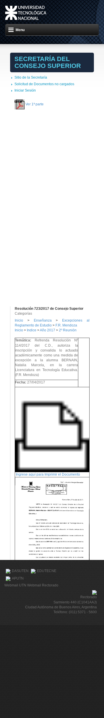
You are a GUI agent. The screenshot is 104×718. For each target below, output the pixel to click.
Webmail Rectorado (42, 585)
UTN (25, 13)
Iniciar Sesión (25, 90)
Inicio (19, 320)
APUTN (18, 578)
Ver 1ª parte (34, 104)
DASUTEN (20, 571)
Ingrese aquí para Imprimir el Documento (48, 474)
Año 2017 (47, 330)
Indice (31, 330)
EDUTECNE (46, 571)
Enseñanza (45, 320)
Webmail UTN (15, 585)
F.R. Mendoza (66, 325)
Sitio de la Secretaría (30, 77)
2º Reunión (68, 330)
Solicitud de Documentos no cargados (44, 84)
